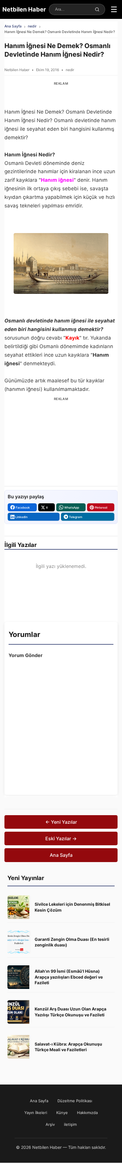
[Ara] (97, 9)
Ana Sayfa (13, 26)
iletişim (70, 1124)
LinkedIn (21, 517)
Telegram (75, 517)
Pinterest (101, 507)
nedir (32, 26)
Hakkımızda (87, 1112)
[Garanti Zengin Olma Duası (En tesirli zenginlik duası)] (19, 942)
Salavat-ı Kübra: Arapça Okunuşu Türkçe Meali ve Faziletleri (68, 1046)
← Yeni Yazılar (61, 822)
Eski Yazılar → (61, 838)
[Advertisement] (61, 95)
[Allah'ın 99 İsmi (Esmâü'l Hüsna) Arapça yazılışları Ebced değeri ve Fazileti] (19, 977)
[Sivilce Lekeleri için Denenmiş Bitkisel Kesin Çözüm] (19, 907)
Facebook (23, 507)
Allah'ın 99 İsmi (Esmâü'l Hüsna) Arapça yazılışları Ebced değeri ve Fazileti (69, 977)
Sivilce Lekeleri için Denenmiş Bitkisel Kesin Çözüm (72, 907)
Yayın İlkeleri (35, 1112)
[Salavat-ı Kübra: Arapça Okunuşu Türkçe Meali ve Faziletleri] (19, 1047)
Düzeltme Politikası (74, 1100)
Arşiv (50, 1124)
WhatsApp (71, 507)
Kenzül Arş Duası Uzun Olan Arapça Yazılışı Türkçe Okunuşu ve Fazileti (70, 1011)
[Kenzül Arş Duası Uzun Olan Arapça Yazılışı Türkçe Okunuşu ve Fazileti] (19, 1012)
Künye (62, 1112)
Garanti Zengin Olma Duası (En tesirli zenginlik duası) (72, 942)
